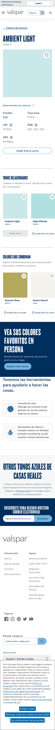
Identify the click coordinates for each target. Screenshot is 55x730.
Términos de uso (12, 702)
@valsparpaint (23, 490)
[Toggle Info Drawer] (33, 105)
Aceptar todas (27, 708)
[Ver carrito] (50, 13)
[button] (3, 13)
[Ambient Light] (46, 55)
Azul (5, 117)
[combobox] (33, 12)
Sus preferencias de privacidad (27, 720)
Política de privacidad (42, 699)
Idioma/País (9, 652)
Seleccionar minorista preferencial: (11, 3)
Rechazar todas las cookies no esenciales (27, 714)
